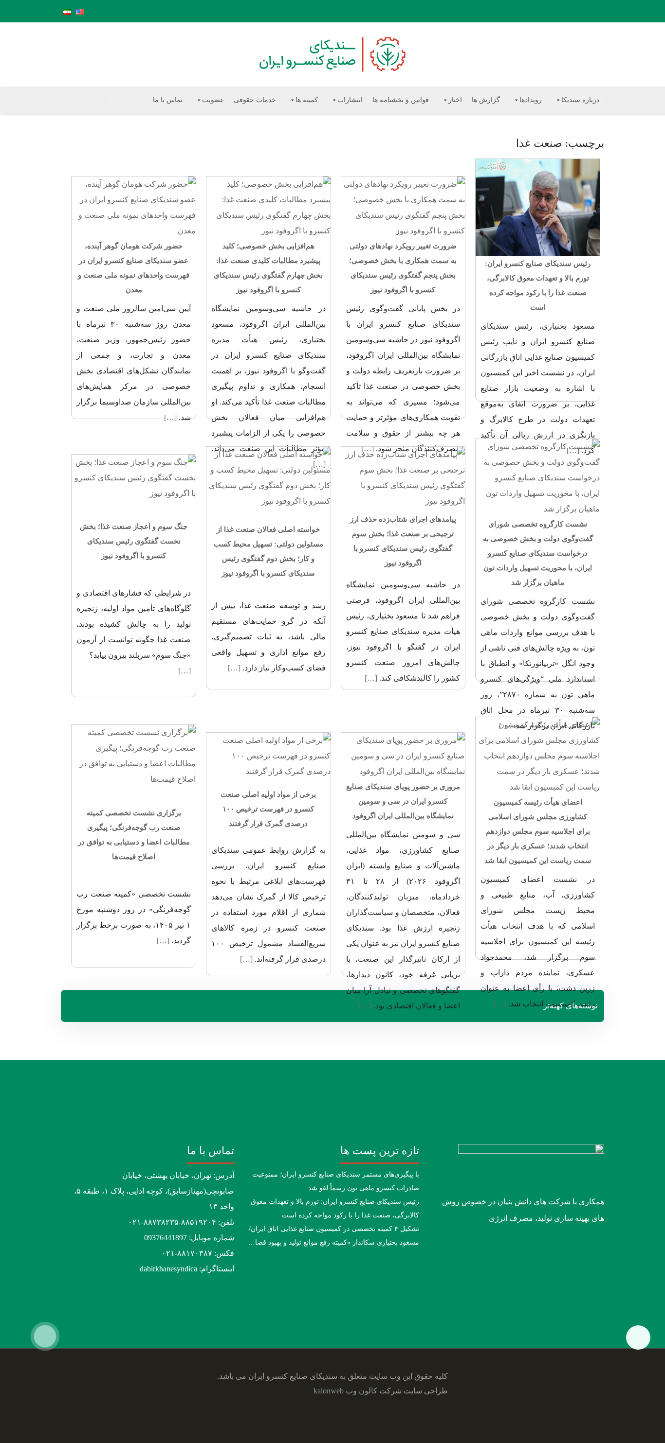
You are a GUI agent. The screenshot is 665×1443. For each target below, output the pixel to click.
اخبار (455, 100)
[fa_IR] (67, 11)
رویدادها (530, 100)
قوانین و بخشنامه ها (400, 100)
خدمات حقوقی (255, 100)
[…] (170, 417)
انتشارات (350, 100)
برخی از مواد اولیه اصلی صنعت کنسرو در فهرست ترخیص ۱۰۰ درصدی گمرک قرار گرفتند (268, 809)
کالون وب (361, 1391)
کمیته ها (307, 100)
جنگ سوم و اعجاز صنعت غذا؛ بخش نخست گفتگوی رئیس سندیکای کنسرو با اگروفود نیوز (133, 541)
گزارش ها (486, 100)
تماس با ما (168, 100)
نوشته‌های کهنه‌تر (570, 1006)
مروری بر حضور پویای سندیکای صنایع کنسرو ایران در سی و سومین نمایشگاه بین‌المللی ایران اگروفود (403, 801)
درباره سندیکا (580, 100)
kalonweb (329, 1391)
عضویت (213, 100)
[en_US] (80, 11)
